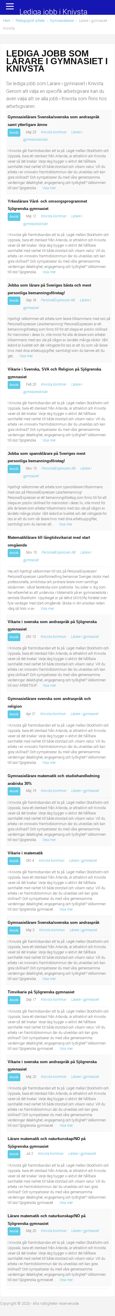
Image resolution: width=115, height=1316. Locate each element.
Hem (6, 21)
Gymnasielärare (62, 21)
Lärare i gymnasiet (85, 637)
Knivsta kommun (53, 132)
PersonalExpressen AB (58, 300)
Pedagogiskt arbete (30, 21)
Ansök (14, 132)
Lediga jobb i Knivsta (53, 12)
